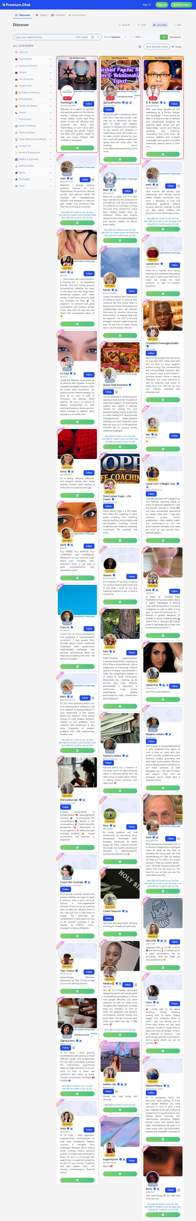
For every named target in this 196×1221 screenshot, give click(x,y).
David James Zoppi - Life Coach (117, 498)
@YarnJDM (150, 944)
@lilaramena (151, 688)
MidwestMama (154, 1085)
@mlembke (150, 737)
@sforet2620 (66, 474)
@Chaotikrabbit (109, 293)
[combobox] (144, 37)
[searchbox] (149, 37)
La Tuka (64, 373)
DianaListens (67, 1040)
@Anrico (106, 914)
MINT (63, 272)
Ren (148, 434)
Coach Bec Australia (72, 882)
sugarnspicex (111, 1159)
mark (63, 178)
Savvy (63, 471)
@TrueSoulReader (68, 105)
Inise (106, 651)
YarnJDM (151, 940)
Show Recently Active (157, 46)
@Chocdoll (150, 1005)
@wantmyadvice (110, 759)
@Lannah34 (151, 267)
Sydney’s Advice (112, 755)
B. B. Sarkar (152, 102)
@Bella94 (150, 593)
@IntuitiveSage (152, 106)
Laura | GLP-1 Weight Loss (161, 483)
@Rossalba (107, 829)
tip (118, 424)
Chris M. (65, 627)
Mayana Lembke (155, 734)
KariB (63, 545)
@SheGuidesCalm (68, 803)
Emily (63, 1128)
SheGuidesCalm (69, 800)
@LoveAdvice (151, 188)
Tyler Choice (67, 970)
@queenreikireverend (112, 388)
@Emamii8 (64, 1131)
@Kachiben (150, 349)
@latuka (63, 376)
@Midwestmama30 (154, 1089)
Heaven (107, 575)
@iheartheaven (109, 578)
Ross (106, 825)
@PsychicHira (109, 106)
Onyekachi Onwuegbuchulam (162, 343)
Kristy (149, 1188)
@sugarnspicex (109, 1162)
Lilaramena (152, 685)
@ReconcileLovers (68, 700)
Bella (149, 590)
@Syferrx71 (65, 630)
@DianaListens (66, 1044)
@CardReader (152, 840)
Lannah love (153, 264)
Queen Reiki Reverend (115, 385)
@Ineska (106, 654)
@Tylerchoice (66, 974)
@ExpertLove (108, 193)
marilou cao (110, 1084)
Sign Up (161, 4)
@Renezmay (151, 437)
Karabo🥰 (109, 983)
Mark (63, 696)
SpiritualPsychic (112, 102)
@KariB (63, 548)
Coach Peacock (112, 911)
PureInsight (67, 102)
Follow (89, 104)
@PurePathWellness (154, 490)
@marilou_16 (108, 1087)
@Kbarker (150, 1192)
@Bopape (107, 986)
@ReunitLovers (66, 181)
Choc (149, 1002)
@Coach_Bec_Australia (70, 885)
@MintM (63, 275)
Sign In (147, 4)
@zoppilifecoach (110, 502)
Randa (107, 290)
